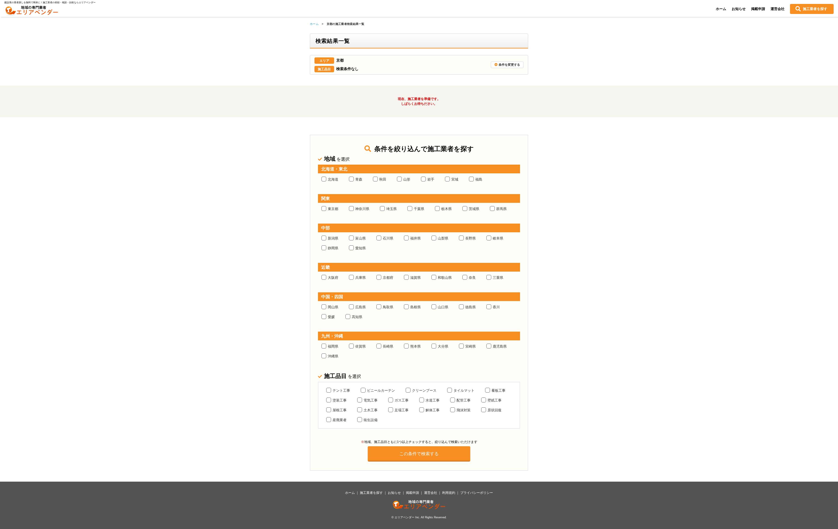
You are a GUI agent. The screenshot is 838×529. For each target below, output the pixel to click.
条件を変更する (509, 64)
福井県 (415, 238)
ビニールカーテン (381, 390)
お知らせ (739, 9)
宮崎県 (470, 346)
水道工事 (433, 400)
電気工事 (371, 400)
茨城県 (474, 208)
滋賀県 (415, 277)
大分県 (443, 346)
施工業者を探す (815, 9)
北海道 (333, 179)
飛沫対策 (464, 410)
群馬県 (501, 208)
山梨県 (443, 238)
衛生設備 (371, 420)
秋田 (382, 179)
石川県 (388, 238)
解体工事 (433, 410)
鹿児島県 (500, 346)
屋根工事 (340, 410)
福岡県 (333, 346)
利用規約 (448, 493)
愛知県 (360, 248)
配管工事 (464, 400)
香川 (496, 307)
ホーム (721, 9)
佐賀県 (360, 346)
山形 (406, 179)
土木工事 (371, 410)
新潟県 (333, 238)
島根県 (415, 307)
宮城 (454, 179)
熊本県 (415, 346)
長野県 (470, 238)
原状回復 (494, 410)
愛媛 (331, 317)
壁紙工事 (494, 400)
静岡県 (333, 248)
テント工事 (341, 390)
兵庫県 (360, 277)
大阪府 (333, 277)
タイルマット (463, 390)
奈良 (472, 277)
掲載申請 (758, 9)
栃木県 (446, 208)
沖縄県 (333, 356)
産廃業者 (340, 420)
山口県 (443, 307)
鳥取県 (388, 307)
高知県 (357, 317)
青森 (358, 179)
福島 (478, 179)
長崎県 (388, 346)
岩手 (430, 179)
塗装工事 (340, 400)
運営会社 (778, 9)
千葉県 (419, 208)
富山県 (360, 238)
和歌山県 (445, 277)
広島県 (360, 307)
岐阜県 (498, 238)
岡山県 (333, 307)
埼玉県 (391, 208)
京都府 (388, 277)
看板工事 (498, 390)
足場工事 (402, 410)
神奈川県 (362, 208)
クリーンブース (424, 390)
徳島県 (470, 307)
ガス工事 (402, 400)
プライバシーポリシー (476, 493)
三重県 (498, 277)
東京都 (333, 208)
